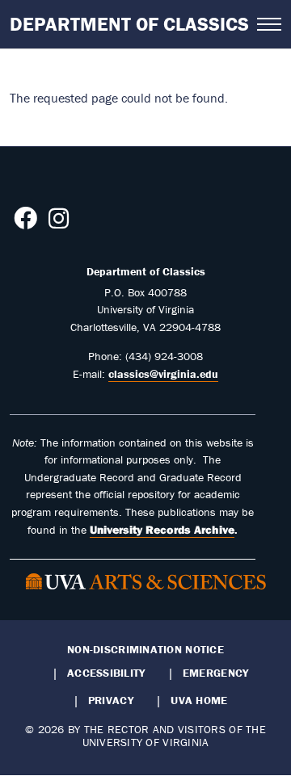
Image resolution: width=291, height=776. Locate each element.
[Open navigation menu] (269, 24)
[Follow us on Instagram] (58, 223)
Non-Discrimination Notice (145, 649)
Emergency (215, 672)
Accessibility (106, 672)
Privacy (110, 700)
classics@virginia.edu (163, 374)
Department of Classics (129, 24)
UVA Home (199, 700)
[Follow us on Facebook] (25, 223)
